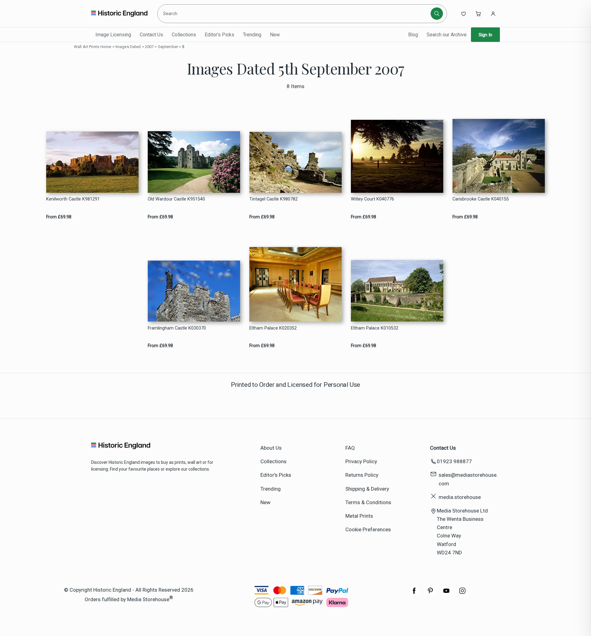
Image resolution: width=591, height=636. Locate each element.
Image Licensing (113, 35)
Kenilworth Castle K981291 (73, 199)
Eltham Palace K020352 (273, 328)
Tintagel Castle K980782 (273, 199)
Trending (252, 35)
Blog (413, 35)
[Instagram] (462, 594)
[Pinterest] (430, 594)
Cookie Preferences (368, 529)
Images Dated (128, 46)
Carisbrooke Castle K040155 (480, 199)
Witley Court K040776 (372, 199)
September (168, 46)
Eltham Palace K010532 (374, 328)
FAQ (350, 448)
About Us (271, 448)
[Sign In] (493, 13)
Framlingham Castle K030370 (177, 328)
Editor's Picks (219, 35)
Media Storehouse (148, 599)
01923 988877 (454, 461)
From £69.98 (58, 217)
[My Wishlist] (463, 13)
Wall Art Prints (86, 46)
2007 (149, 46)
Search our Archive (447, 35)
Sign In (485, 35)
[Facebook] (414, 594)
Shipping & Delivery (367, 489)
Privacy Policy (361, 461)
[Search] (437, 13)
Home (105, 46)
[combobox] (295, 13)
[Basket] (478, 13)
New (275, 35)
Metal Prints (359, 516)
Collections (184, 35)
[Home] (119, 13)
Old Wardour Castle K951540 (176, 199)
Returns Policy (361, 475)
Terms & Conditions (368, 502)
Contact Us (151, 35)
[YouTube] (446, 594)
